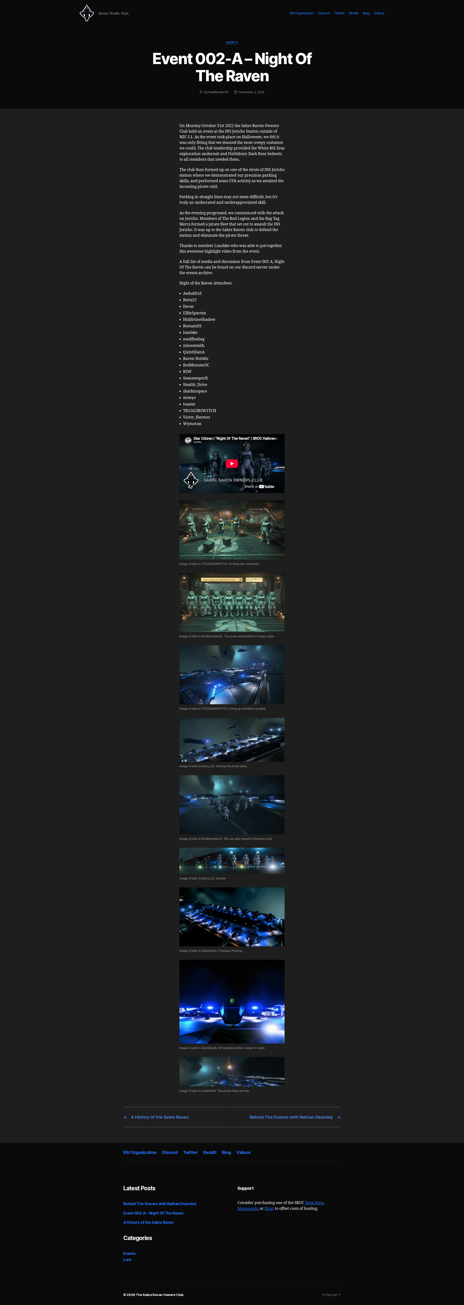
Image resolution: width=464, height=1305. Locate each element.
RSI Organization (302, 13)
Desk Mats (314, 1202)
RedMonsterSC (218, 92)
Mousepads (247, 1208)
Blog (366, 13)
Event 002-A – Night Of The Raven (153, 1213)
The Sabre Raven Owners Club (159, 1295)
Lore (127, 1259)
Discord (324, 13)
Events (232, 42)
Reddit (354, 13)
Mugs (269, 1208)
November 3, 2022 (251, 92)
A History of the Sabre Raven (148, 1222)
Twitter (339, 13)
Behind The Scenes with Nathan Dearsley (159, 1203)
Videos (379, 13)
